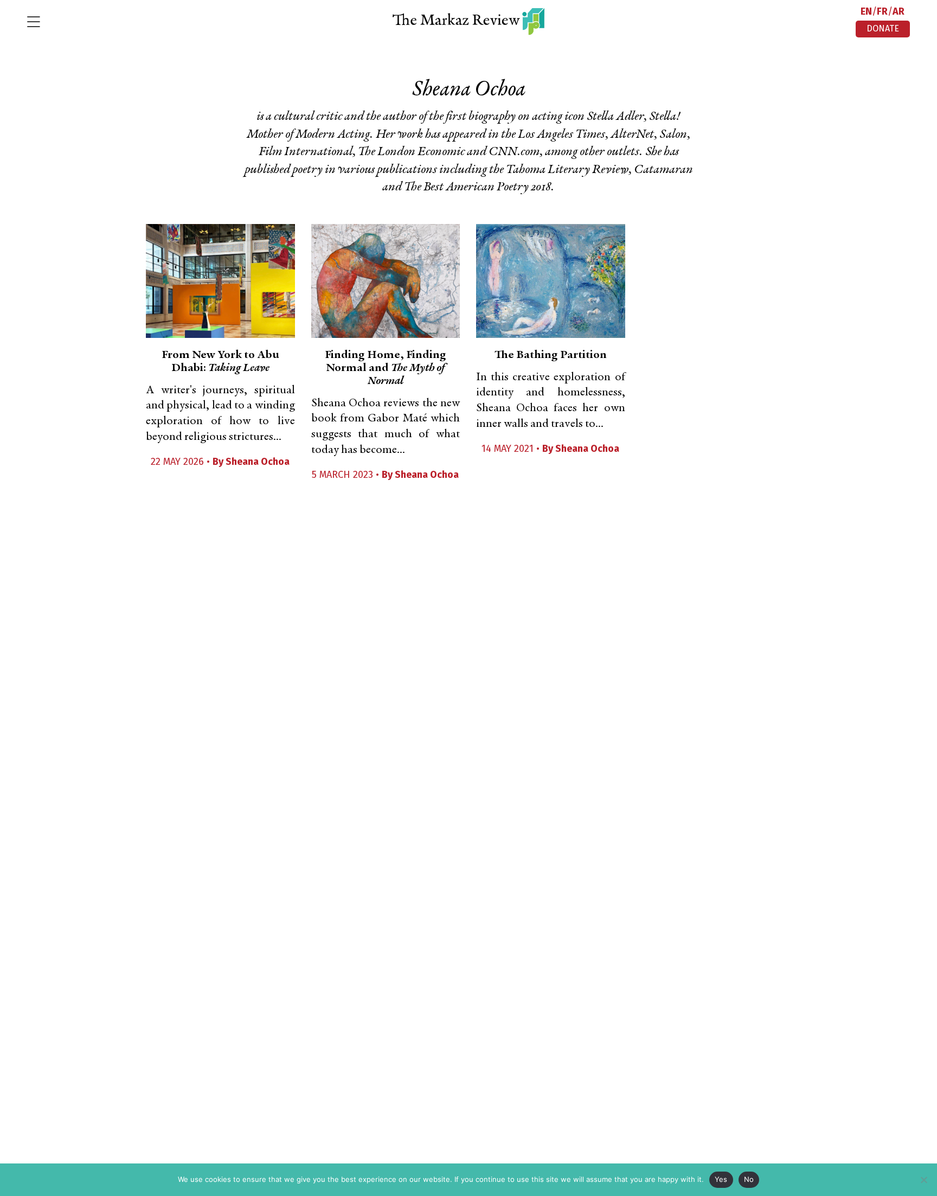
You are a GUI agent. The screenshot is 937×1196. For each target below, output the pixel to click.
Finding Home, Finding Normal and (385, 368)
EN (866, 11)
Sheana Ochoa (258, 462)
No (749, 1179)
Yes (721, 1179)
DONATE (883, 28)
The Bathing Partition (551, 355)
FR (882, 11)
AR (898, 11)
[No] (923, 1179)
